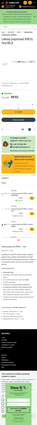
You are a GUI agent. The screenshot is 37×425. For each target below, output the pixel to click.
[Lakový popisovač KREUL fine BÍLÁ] (18, 63)
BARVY (19, 32)
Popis (4, 183)
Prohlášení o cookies (8, 345)
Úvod (3, 32)
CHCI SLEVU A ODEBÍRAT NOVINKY (18, 409)
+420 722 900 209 (10, 6)
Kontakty (4, 340)
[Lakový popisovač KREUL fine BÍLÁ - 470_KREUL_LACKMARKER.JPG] (22, 129)
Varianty (5, 178)
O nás (3, 337)
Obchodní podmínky (8, 362)
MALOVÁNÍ (11, 32)
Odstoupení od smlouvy (9, 365)
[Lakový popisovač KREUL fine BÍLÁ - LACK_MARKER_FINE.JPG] (15, 129)
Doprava (4, 355)
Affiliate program (7, 347)
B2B (3, 367)
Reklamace (5, 360)
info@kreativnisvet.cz (28, 6)
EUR (34, 3)
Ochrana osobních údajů (9, 342)
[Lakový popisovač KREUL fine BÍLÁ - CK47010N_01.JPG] (7, 129)
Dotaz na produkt (18, 120)
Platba (4, 357)
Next (34, 129)
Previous (2, 129)
